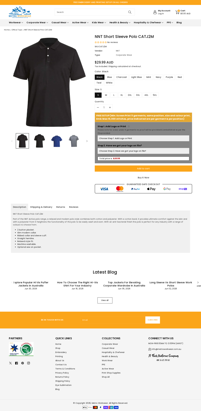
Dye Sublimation (63, 385)
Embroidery (61, 352)
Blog (57, 389)
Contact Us (61, 364)
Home (7, 30)
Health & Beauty (110, 356)
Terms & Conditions (65, 368)
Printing (59, 356)
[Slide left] (12, 141)
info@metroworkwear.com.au (166, 349)
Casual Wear (108, 348)
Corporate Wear (110, 344)
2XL (130, 95)
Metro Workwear (100, 403)
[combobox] (95, 12)
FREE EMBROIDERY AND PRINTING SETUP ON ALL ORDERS (100, 2)
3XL (138, 95)
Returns (60, 207)
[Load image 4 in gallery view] (73, 140)
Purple (169, 77)
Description (19, 207)
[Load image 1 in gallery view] (22, 140)
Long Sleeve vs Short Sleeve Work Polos (171, 284)
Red (180, 77)
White (109, 82)
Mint (148, 77)
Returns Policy (62, 377)
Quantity (99, 101)
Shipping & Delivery (41, 207)
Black (100, 77)
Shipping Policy (62, 381)
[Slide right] (87, 141)
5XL (155, 95)
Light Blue (136, 77)
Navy (158, 77)
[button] (182, 12)
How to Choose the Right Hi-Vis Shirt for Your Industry (77, 284)
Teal (99, 82)
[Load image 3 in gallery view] (56, 140)
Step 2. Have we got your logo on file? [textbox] (120, 145)
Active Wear (108, 368)
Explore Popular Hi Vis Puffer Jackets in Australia (31, 284)
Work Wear (107, 360)
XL (121, 95)
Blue (109, 77)
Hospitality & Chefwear (113, 352)
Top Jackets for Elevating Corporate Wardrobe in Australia (124, 284)
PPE (103, 364)
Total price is (109, 158)
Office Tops (17, 30)
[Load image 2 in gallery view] (39, 140)
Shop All (106, 377)
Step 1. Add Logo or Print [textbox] (143, 129)
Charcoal (121, 77)
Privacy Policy (62, 372)
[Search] (130, 12)
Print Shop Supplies (111, 372)
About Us (59, 360)
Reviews (73, 207)
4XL (146, 95)
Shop (57, 348)
